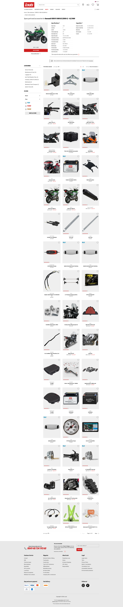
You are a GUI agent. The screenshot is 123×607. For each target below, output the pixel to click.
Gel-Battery (71, 412)
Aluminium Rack (52, 151)
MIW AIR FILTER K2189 (90, 324)
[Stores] (83, 5)
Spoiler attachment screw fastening (71, 266)
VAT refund (64, 564)
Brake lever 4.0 (71, 469)
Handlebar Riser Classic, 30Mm (52, 324)
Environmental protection (87, 570)
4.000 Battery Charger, (51, 266)
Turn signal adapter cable (52, 527)
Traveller (52, 383)
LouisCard (26, 570)
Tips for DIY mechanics (48, 564)
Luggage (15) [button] (28, 74)
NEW (29, 102)
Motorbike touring (47, 568)
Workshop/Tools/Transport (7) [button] (32, 84)
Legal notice (84, 558)
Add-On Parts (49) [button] (29, 87)
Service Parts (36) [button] (29, 69)
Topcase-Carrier (52, 179)
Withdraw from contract (29, 574)
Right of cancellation (86, 564)
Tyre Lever (71, 237)
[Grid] (81, 66)
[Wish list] (93, 5)
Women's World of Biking (48, 558)
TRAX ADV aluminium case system (71, 151)
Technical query (27, 562)
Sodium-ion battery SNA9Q (71, 179)
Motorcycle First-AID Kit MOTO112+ (90, 527)
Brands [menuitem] (51, 9)
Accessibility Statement (87, 568)
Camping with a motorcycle (49, 574)
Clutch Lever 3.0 (52, 122)
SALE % (29, 105)
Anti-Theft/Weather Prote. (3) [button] (31, 77)
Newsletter (26, 566)
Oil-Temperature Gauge (71, 440)
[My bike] (88, 5)
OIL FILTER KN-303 (52, 498)
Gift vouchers (27, 568)
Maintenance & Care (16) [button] (30, 72)
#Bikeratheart (46, 566)
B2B (25, 560)
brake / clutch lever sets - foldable (71, 383)
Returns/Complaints (28, 572)
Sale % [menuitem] (46, 9)
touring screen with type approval (71, 324)
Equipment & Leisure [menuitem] (39, 9)
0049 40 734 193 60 (36, 548)
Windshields (90, 151)
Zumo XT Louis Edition (90, 440)
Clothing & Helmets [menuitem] (28, 9)
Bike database (27, 564)
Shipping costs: (55, 601)
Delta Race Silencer (52, 208)
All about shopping (66, 562)
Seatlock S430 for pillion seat (90, 383)
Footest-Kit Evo (90, 498)
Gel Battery (90, 412)
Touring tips (46, 560)
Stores (63, 560)
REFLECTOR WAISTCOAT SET (71, 527)
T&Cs (83, 560)
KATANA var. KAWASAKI (52, 237)
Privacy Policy (85, 562)
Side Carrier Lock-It (90, 122)
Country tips (46, 562)
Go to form (91, 60)
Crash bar (90, 353)
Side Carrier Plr (71, 353)
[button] (97, 1)
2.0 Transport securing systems (71, 294)
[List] (83, 66)
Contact (26, 558)
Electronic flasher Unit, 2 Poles (52, 93)
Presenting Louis (66, 558)
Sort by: (87, 66)
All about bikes (46, 570)
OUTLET (29, 109)
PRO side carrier (71, 122)
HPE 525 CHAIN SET (90, 294)
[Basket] (97, 5)
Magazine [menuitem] (58, 9)
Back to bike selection (30, 15)
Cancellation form (86, 566)
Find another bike (35, 53)
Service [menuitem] (63, 9)
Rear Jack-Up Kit (71, 93)
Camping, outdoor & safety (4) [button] (32, 79)
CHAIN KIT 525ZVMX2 (51, 469)
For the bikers (46, 572)
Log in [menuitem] (97, 9)
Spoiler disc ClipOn (90, 93)
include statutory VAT (61, 600)
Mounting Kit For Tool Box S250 (71, 498)
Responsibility (65, 566)
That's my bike (36, 50)
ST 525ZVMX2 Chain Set (90, 469)
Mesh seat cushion (90, 179)
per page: (55, 66)
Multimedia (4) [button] (28, 82)
